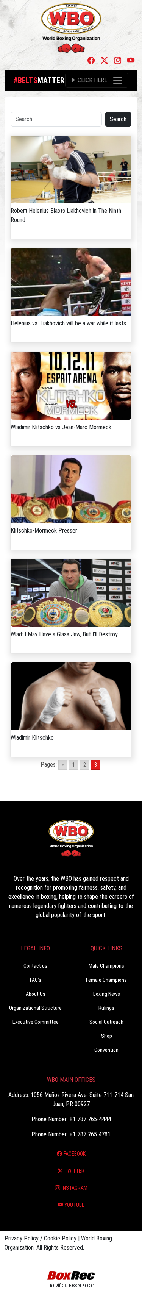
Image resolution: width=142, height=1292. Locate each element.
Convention (106, 1050)
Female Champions (106, 980)
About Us (35, 994)
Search (118, 119)
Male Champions (106, 966)
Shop (106, 1036)
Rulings (106, 1008)
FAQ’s (35, 980)
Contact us (35, 966)
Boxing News (106, 994)
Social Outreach (106, 1022)
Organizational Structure (35, 1008)
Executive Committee (35, 1022)
